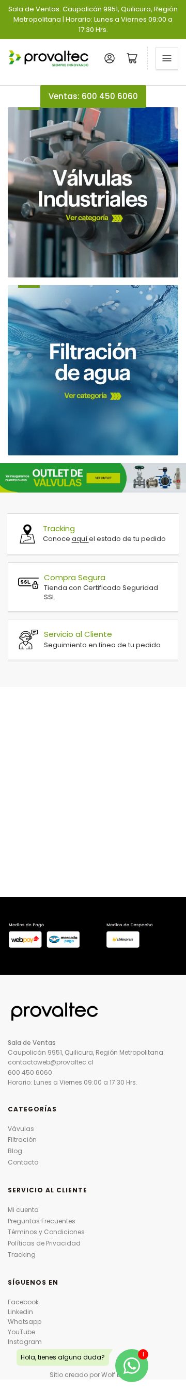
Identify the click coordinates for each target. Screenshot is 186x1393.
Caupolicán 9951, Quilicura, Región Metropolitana (85, 1052)
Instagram (25, 1341)
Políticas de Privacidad (44, 1243)
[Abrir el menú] (167, 58)
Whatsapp (24, 1321)
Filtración (22, 1139)
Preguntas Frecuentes (41, 1221)
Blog (15, 1150)
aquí (80, 539)
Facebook (23, 1302)
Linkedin (20, 1311)
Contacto (23, 1162)
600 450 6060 (30, 1072)
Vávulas (21, 1128)
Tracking (22, 1254)
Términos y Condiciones (46, 1231)
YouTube (21, 1332)
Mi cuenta (23, 1209)
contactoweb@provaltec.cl (51, 1062)
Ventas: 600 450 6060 (93, 96)
